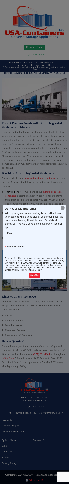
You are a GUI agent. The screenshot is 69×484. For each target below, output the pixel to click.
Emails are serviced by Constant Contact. (23, 269)
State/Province (15, 246)
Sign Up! (34, 275)
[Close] (63, 208)
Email (10, 233)
